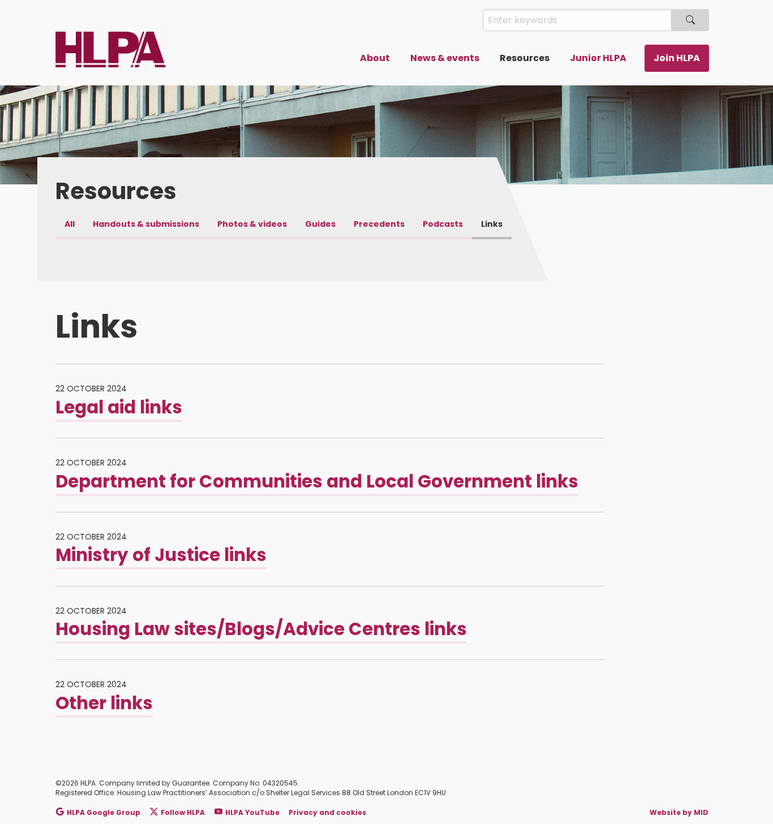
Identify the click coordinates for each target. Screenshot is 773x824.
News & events (444, 57)
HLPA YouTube (252, 812)
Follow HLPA (183, 812)
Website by (679, 812)
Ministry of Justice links (161, 554)
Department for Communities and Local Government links (316, 481)
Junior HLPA (598, 57)
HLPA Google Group (103, 812)
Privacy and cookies (327, 812)
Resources (524, 57)
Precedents (379, 224)
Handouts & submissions (146, 224)
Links (492, 224)
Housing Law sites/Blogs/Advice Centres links (261, 628)
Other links (104, 703)
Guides (320, 224)
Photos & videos (252, 224)
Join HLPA (677, 57)
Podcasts (443, 224)
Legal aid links (118, 407)
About (375, 57)
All (70, 224)
